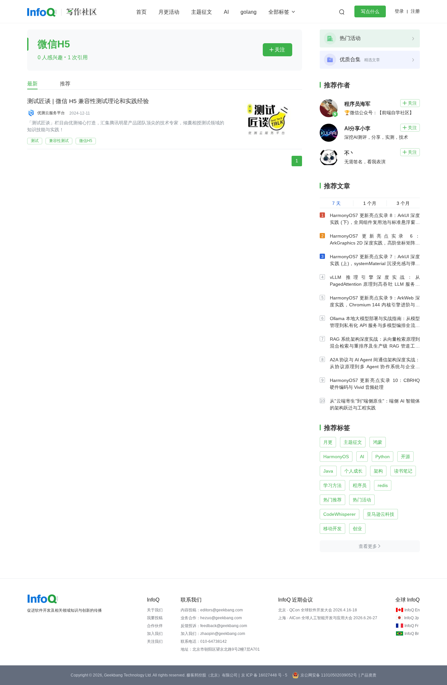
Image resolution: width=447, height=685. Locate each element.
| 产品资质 (367, 675)
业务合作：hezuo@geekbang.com (211, 618)
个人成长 (353, 471)
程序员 (360, 485)
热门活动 (362, 499)
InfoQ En (412, 610)
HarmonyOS (336, 456)
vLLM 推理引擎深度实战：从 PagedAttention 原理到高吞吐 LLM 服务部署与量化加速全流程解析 (375, 284)
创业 (357, 528)
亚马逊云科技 (380, 514)
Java (328, 471)
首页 (141, 12)
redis (383, 485)
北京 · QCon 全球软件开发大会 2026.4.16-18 (317, 610)
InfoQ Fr (411, 625)
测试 (35, 140)
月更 (327, 442)
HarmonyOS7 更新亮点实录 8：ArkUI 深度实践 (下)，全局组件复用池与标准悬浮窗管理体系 (375, 222)
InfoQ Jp (411, 618)
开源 (405, 456)
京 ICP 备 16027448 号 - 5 (264, 675)
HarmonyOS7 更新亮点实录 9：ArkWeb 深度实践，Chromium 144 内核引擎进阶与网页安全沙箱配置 (375, 304)
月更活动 (168, 12)
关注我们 (155, 641)
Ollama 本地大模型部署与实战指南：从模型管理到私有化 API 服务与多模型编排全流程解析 (375, 325)
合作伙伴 (155, 625)
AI (226, 12)
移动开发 (332, 528)
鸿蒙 (377, 442)
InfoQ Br (411, 633)
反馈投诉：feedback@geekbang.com (214, 625)
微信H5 (85, 140)
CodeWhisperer (339, 514)
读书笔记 (403, 471)
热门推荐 (332, 499)
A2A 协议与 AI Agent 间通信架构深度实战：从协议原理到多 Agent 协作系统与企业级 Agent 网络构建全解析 (375, 366)
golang (249, 12)
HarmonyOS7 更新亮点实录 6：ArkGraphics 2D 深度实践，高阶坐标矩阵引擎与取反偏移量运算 (375, 242)
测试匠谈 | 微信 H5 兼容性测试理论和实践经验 (88, 101)
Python (382, 456)
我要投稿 (155, 618)
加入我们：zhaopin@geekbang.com (213, 633)
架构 (378, 471)
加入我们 (155, 633)
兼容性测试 (59, 140)
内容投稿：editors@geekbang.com (212, 610)
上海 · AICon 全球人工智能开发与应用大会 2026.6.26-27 (327, 618)
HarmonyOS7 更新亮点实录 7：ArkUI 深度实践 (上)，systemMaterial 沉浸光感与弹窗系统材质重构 (375, 263)
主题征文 (201, 12)
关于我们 (155, 610)
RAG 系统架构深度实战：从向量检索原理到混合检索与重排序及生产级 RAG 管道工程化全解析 (375, 345)
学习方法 (332, 485)
